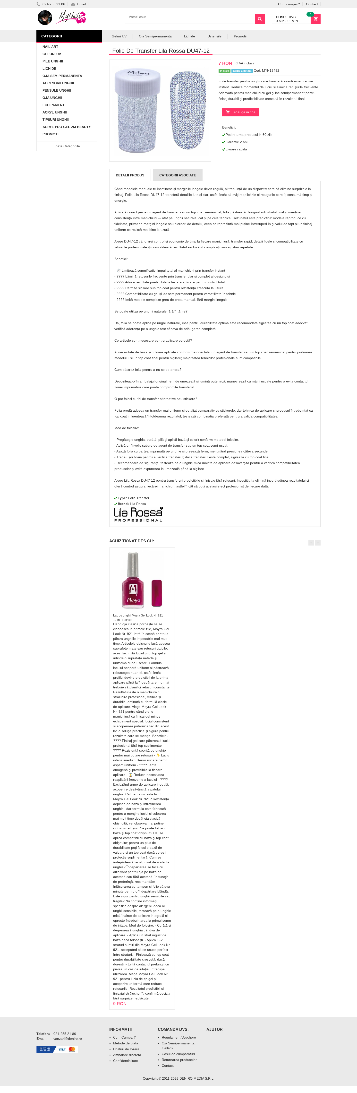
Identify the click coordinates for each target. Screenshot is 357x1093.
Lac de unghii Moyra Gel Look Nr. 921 (138, 615)
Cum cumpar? (289, 4)
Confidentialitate (125, 1061)
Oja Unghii (52, 98)
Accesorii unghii (58, 83)
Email (81, 4)
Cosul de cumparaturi (178, 1054)
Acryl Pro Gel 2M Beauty (66, 127)
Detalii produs (130, 175)
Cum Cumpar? (124, 1037)
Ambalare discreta (127, 1055)
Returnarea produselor (179, 1060)
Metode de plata (125, 1043)
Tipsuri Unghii (55, 119)
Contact (312, 4)
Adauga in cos (244, 112)
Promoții (240, 36)
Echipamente (54, 105)
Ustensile (214, 36)
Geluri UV (51, 54)
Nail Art (50, 47)
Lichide (49, 68)
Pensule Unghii (56, 90)
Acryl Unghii (54, 112)
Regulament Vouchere (179, 1037)
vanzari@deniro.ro (67, 1039)
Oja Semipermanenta (62, 76)
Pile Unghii (52, 61)
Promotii (51, 134)
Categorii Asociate (177, 175)
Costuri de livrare (126, 1049)
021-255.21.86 (53, 4)
